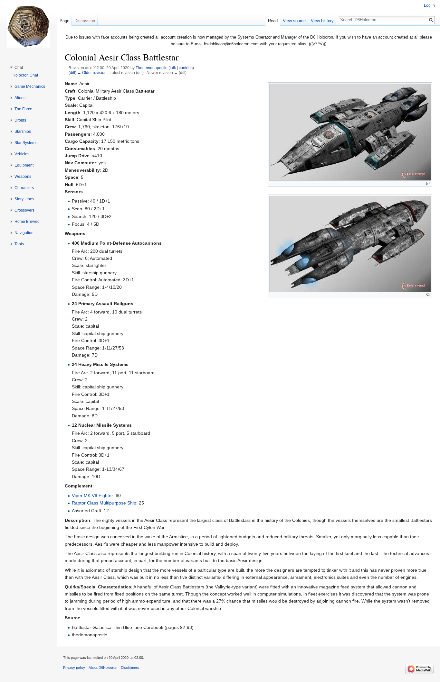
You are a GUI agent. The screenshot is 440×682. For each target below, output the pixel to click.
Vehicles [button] (21, 154)
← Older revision (92, 72)
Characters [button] (24, 188)
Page (64, 20)
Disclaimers (130, 667)
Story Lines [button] (24, 199)
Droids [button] (20, 120)
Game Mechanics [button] (29, 86)
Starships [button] (22, 131)
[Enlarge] (427, 183)
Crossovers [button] (24, 210)
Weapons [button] (22, 176)
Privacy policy (74, 667)
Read (273, 20)
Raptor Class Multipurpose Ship (104, 502)
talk (173, 68)
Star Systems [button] (25, 143)
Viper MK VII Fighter (92, 495)
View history (322, 20)
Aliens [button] (19, 97)
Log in (429, 5)
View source (294, 20)
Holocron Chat (25, 75)
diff (72, 72)
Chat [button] (18, 67)
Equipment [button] (23, 165)
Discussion (84, 20)
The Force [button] (23, 109)
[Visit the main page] (28, 25)
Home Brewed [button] (27, 221)
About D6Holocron (103, 667)
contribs (186, 68)
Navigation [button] (23, 233)
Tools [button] (19, 244)
